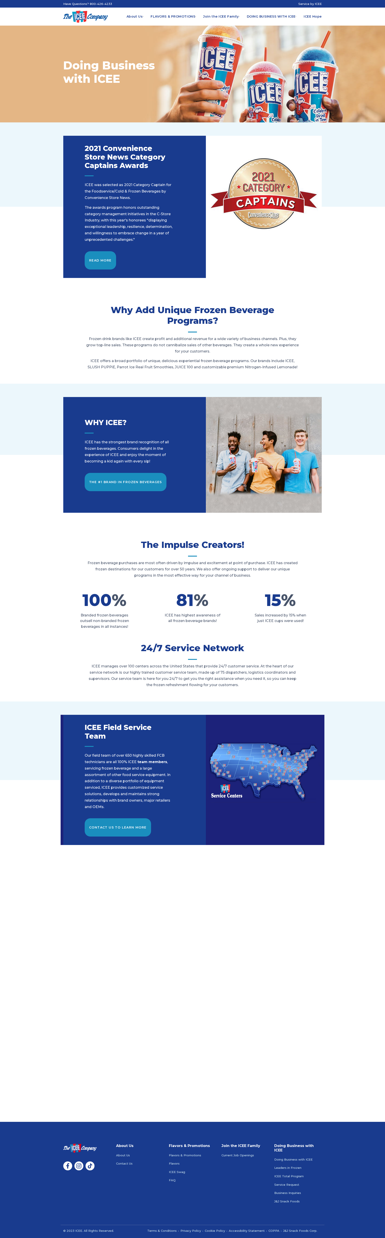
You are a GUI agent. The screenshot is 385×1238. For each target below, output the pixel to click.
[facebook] (67, 1169)
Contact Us (124, 1163)
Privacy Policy (190, 1230)
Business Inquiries (287, 1193)
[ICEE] (85, 16)
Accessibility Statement (247, 1230)
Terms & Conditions (162, 1230)
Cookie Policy (215, 1230)
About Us (123, 1155)
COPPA (273, 1230)
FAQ (172, 1180)
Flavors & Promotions (185, 1155)
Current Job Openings (237, 1155)
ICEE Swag (177, 1172)
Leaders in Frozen (287, 1167)
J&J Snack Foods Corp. (300, 1230)
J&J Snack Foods (287, 1201)
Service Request (286, 1184)
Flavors (174, 1163)
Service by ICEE (310, 4)
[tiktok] (90, 1169)
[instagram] (78, 1169)
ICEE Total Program (289, 1176)
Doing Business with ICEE (293, 1159)
